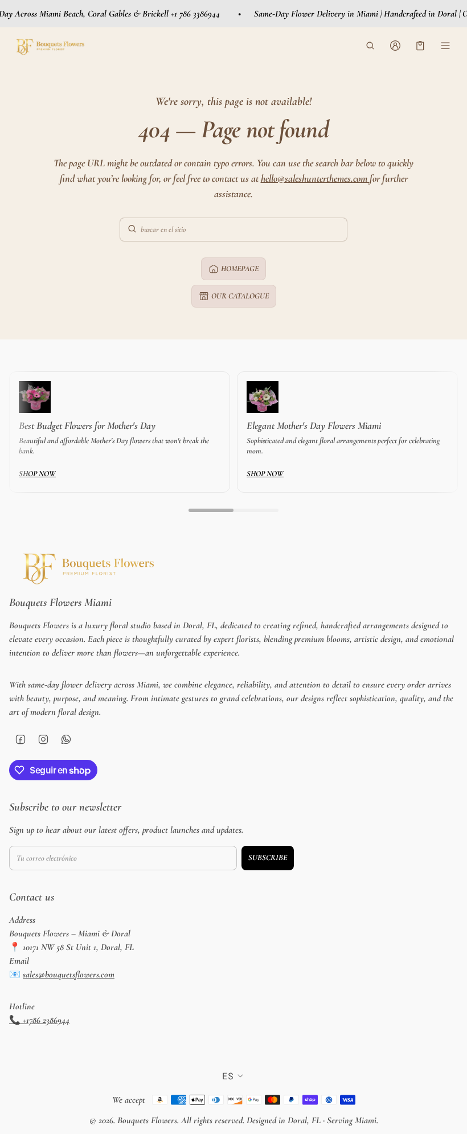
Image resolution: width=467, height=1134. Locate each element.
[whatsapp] (66, 739)
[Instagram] (43, 739)
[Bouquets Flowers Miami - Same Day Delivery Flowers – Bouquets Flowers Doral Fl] (49, 45)
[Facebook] (20, 739)
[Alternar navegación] (445, 45)
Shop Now (37, 473)
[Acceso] (395, 45)
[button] (370, 45)
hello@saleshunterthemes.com (315, 178)
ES (227, 1076)
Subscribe (267, 857)
